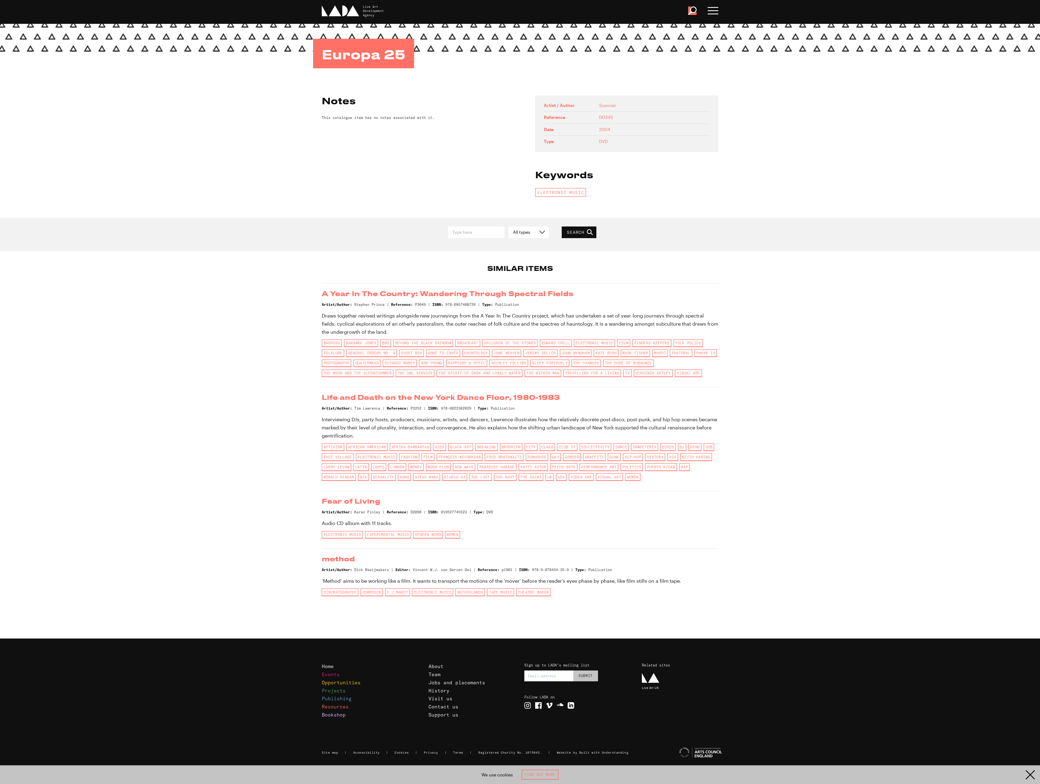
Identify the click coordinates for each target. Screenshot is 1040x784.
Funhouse (537, 457)
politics (631, 467)
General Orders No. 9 (371, 353)
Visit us (440, 698)
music (660, 353)
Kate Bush (606, 353)
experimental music (388, 534)
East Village (338, 457)
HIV (672, 457)
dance (621, 447)
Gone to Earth (443, 353)
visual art (688, 373)
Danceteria (644, 447)
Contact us (443, 707)
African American (367, 447)
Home (328, 666)
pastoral (681, 353)
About (435, 666)
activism (333, 447)
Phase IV (705, 353)
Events (331, 674)
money (416, 467)
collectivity (595, 447)
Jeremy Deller (540, 353)
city (531, 447)
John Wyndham (575, 353)
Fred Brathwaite (504, 457)
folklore (333, 353)
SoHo (404, 477)
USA (561, 477)
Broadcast (467, 343)
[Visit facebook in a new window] (538, 705)
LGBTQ (378, 467)
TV (627, 373)
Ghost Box (411, 353)
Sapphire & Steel (466, 363)
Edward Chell (556, 343)
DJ (682, 447)
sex (363, 477)
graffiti (594, 457)
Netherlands (470, 592)
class (547, 447)
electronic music (560, 192)
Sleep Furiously (549, 363)
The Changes (586, 363)
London (397, 467)
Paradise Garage (497, 467)
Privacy (431, 752)
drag (695, 447)
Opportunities (341, 682)
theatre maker (533, 592)
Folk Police (688, 343)
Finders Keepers (652, 343)
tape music (500, 592)
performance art (598, 467)
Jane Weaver (506, 353)
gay (555, 457)
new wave (464, 467)
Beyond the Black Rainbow (423, 343)
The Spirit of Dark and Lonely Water (479, 373)
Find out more (540, 774)
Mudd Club (438, 467)
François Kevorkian (459, 457)
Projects (334, 691)
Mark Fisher (635, 353)
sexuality (383, 477)
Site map (330, 752)
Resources (335, 707)
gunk (614, 457)
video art (581, 477)
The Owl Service (415, 373)
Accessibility (366, 752)
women (633, 477)
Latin (361, 467)
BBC (385, 343)
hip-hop (633, 457)
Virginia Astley (653, 373)
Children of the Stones (510, 343)
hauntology (476, 353)
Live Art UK (650, 687)
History (438, 691)
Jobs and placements (456, 682)
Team (434, 674)
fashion (409, 457)
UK (549, 477)
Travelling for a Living (592, 373)
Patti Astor (533, 467)
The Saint (530, 477)
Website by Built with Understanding (593, 752)
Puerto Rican (661, 467)
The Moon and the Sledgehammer (358, 373)
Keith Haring (696, 457)
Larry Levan (336, 467)
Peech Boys (564, 467)
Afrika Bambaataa (410, 447)
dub (709, 447)
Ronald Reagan (339, 477)
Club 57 (567, 447)
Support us (443, 715)
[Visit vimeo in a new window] (549, 705)
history (655, 457)
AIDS (439, 447)
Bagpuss (332, 343)
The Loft (480, 477)
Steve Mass (426, 477)
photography (336, 363)
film (624, 343)
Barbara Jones (361, 343)
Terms (458, 752)
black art (460, 447)
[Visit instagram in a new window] (527, 705)
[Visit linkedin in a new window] (571, 705)
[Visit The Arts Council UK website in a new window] (682, 752)
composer (371, 592)
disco (668, 447)
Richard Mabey (400, 363)
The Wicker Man (542, 373)
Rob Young (431, 363)
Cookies (402, 752)
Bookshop (334, 715)
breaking (486, 447)
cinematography (340, 592)
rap (684, 467)
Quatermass (367, 363)
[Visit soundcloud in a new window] (560, 705)
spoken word (428, 534)
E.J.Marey (397, 592)
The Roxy (505, 477)
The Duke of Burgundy (628, 363)
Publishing (337, 698)
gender (572, 457)
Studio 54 (454, 477)
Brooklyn (511, 447)
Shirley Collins (508, 363)
